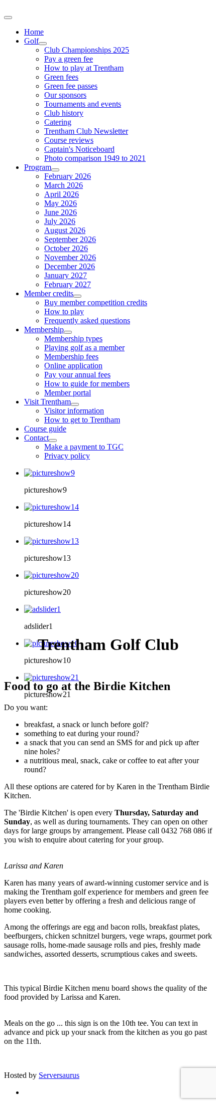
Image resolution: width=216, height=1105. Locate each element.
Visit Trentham (47, 401)
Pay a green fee (68, 59)
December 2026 (69, 266)
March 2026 (63, 185)
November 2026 (70, 257)
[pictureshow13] (51, 541)
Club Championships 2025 (86, 50)
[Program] (55, 169)
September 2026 (70, 239)
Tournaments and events (82, 104)
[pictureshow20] (51, 575)
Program (37, 167)
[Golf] (43, 43)
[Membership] (68, 332)
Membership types (73, 338)
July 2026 (59, 221)
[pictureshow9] (49, 473)
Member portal (67, 392)
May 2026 (60, 203)
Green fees (61, 77)
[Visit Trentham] (75, 404)
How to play (64, 311)
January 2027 (65, 275)
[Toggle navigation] (8, 17)
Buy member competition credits (95, 302)
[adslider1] (42, 609)
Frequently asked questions (87, 320)
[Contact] (53, 440)
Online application (73, 365)
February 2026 (67, 176)
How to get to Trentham (82, 419)
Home (34, 32)
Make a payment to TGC (84, 447)
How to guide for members (87, 383)
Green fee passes (70, 86)
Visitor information (74, 410)
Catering (57, 122)
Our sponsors (65, 95)
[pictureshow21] (51, 677)
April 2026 (61, 194)
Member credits (48, 293)
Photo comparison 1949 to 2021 (95, 158)
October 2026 (66, 248)
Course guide (45, 428)
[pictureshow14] (51, 507)
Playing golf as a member (84, 347)
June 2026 (60, 212)
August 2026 (64, 230)
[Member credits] (77, 296)
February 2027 (67, 284)
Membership (44, 329)
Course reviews (68, 140)
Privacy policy (67, 456)
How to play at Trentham (84, 68)
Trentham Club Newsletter (86, 131)
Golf (31, 41)
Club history (63, 113)
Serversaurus (59, 1075)
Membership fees (71, 356)
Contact (36, 437)
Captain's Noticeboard (79, 149)
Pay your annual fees (77, 374)
